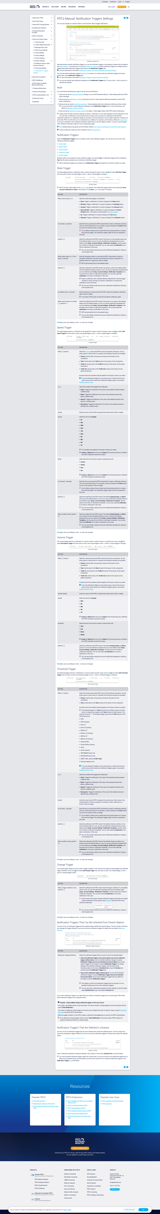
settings (108, 900)
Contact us (113, 2)
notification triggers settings (78, 111)
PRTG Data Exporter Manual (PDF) (78, 1113)
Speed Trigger (63, 147)
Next (127, 18)
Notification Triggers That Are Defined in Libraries (93, 77)
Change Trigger (63, 155)
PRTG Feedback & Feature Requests (112, 1101)
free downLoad (80, 1148)
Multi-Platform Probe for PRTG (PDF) (44, 1103)
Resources (72, 7)
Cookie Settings (129, 1209)
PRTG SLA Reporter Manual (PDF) (78, 1105)
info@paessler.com (115, 1182)
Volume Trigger (63, 149)
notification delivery (77, 94)
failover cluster (113, 212)
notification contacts (76, 99)
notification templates (80, 104)
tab (71, 1060)
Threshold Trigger (64, 152)
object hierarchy (63, 66)
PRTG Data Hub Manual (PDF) (77, 1108)
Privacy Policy (67, 1210)
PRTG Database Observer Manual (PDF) (79, 1111)
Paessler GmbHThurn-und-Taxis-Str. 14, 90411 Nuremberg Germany (117, 1176)
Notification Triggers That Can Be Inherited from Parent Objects (97, 70)
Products (45, 7)
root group (84, 187)
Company (105, 2)
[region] (80, 1210)
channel (87, 351)
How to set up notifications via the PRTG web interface (110, 127)
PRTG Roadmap (107, 1103)
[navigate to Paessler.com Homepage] (35, 6)
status (96, 189)
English (127, 2)
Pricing (63, 7)
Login (119, 2)
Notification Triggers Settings (74, 108)
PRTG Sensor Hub (95, 130)
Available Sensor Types (86, 382)
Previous (125, 18)
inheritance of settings (91, 66)
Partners (81, 7)
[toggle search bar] (128, 6)
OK (143, 1209)
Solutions (55, 7)
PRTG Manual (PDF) (39, 1101)
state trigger (123, 120)
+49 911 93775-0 (115, 1185)
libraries (84, 73)
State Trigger (62, 144)
